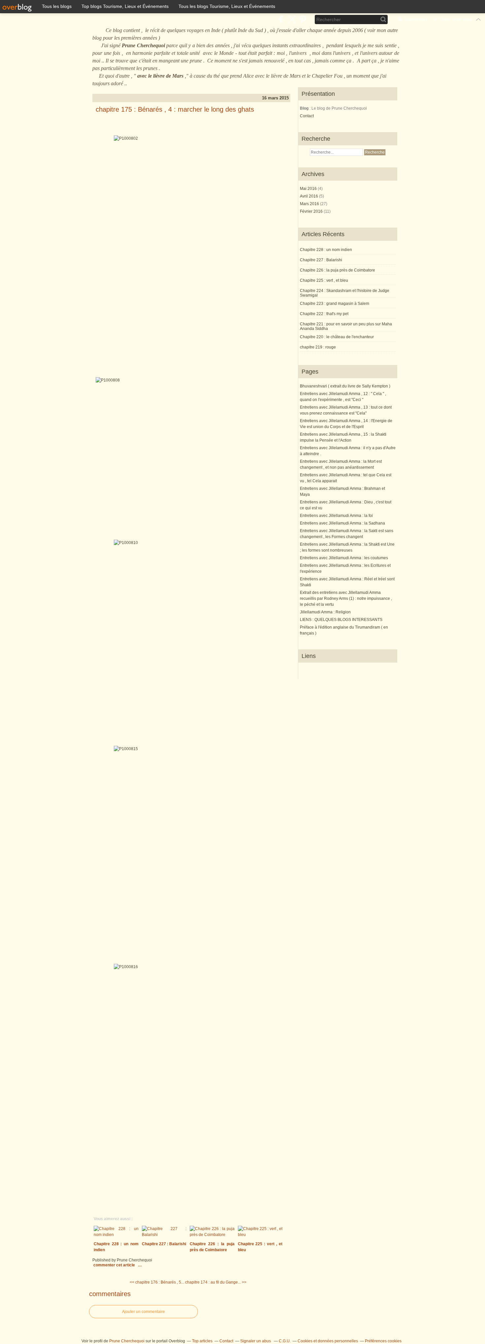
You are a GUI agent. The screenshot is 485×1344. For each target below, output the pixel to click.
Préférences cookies (383, 1341)
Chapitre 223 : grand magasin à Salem (334, 303)
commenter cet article (114, 1265)
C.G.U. (285, 1341)
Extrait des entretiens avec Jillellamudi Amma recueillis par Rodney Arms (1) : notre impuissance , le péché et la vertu (346, 598)
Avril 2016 (309, 196)
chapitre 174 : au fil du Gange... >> (215, 1282)
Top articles (202, 1341)
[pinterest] (303, 19)
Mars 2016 (310, 203)
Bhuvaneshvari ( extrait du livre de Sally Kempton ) (345, 386)
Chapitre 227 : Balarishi (321, 260)
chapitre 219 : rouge (318, 347)
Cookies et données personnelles (328, 1341)
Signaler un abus (256, 1341)
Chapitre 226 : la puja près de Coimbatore (337, 270)
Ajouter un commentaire (143, 1311)
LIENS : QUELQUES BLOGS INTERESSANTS (341, 619)
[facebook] (281, 19)
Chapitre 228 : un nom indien (326, 249)
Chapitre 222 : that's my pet (324, 313)
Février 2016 (312, 211)
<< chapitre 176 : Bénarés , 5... (157, 1282)
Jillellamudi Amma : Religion (325, 612)
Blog (304, 108)
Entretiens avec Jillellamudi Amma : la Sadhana (342, 523)
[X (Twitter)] (292, 19)
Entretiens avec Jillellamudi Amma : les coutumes (344, 558)
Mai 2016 (309, 188)
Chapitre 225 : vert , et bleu (324, 280)
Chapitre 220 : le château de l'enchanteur (337, 337)
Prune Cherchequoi (127, 1341)
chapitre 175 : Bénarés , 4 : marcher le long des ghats (175, 109)
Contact (307, 116)
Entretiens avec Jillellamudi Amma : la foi (336, 515)
